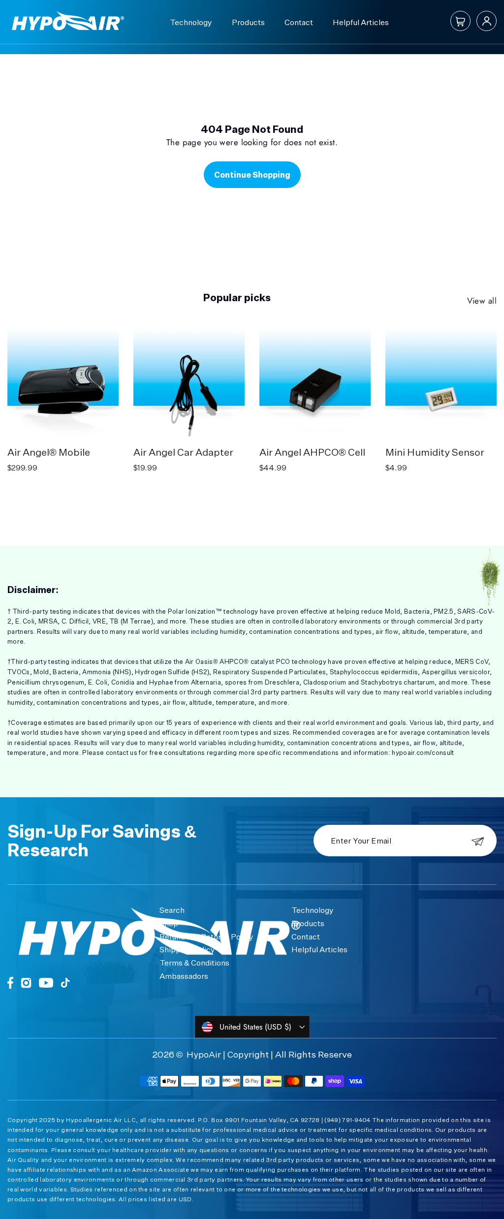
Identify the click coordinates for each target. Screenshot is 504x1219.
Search (172, 910)
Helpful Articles (361, 22)
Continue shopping (252, 175)
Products (248, 22)
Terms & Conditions (194, 963)
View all (482, 301)
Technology (191, 22)
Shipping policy (187, 949)
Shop (168, 923)
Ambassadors (183, 976)
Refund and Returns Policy (206, 936)
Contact (298, 22)
